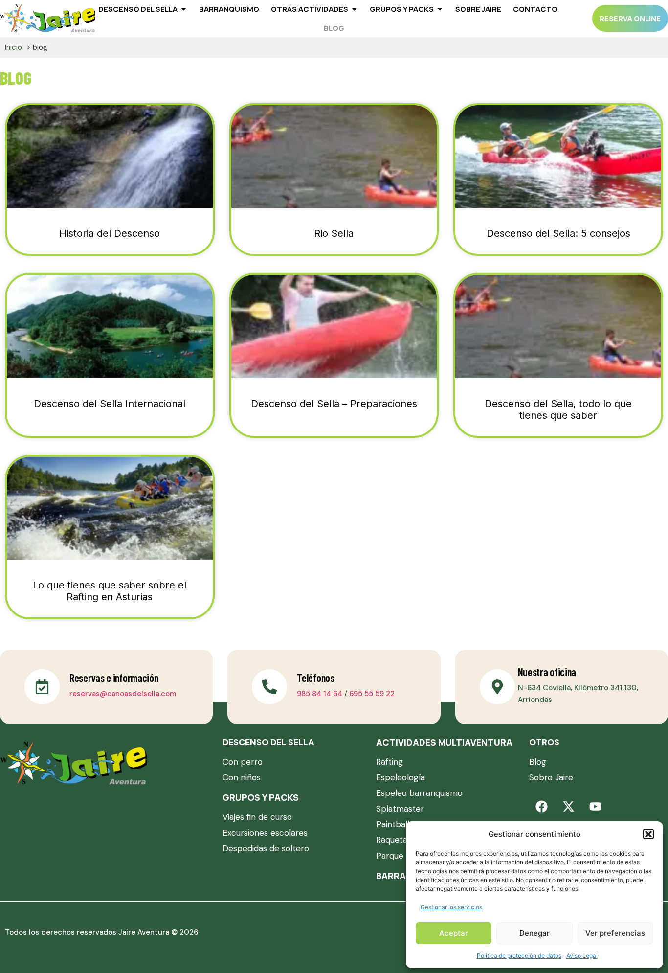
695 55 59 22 (372, 694)
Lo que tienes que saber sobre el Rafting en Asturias (109, 591)
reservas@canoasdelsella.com (122, 694)
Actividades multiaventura (444, 742)
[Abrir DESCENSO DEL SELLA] (183, 9)
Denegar (534, 933)
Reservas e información (113, 677)
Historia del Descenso (109, 233)
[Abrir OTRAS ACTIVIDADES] (354, 9)
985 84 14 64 (319, 694)
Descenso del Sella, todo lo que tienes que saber (558, 409)
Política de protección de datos (519, 955)
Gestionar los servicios (451, 907)
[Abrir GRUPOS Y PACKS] (440, 9)
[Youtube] (595, 806)
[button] (648, 834)
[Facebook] (541, 806)
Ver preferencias (615, 933)
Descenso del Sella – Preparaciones (334, 403)
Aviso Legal (582, 955)
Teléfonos (315, 677)
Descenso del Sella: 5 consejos (558, 233)
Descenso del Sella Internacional (109, 403)
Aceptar (453, 933)
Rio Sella (334, 233)
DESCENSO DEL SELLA (268, 742)
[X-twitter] (568, 806)
